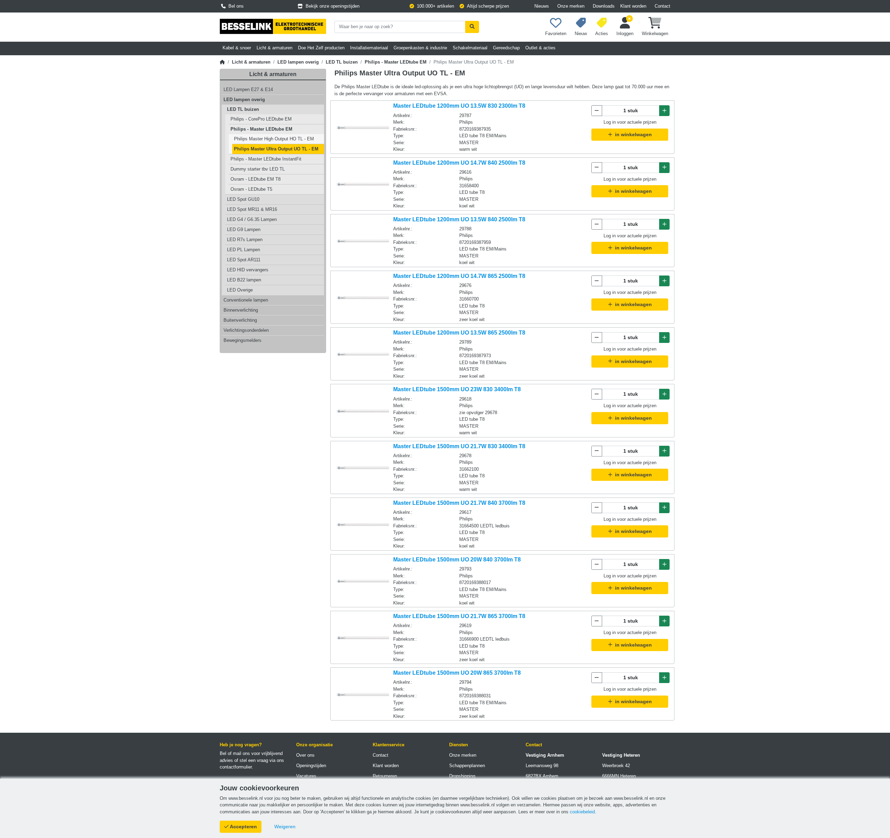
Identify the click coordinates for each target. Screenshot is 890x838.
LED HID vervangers (247, 269)
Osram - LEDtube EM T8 (255, 179)
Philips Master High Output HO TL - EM (274, 138)
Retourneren (385, 776)
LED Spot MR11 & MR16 (252, 209)
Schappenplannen (467, 765)
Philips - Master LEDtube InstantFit (265, 159)
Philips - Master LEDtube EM (396, 62)
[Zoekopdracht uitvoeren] (472, 27)
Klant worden (633, 6)
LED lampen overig (298, 62)
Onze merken (570, 6)
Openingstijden (311, 765)
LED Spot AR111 (243, 259)
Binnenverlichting (241, 310)
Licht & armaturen (251, 62)
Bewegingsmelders (242, 340)
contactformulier (236, 767)
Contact (662, 6)
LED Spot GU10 (243, 199)
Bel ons (235, 6)
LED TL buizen (342, 62)
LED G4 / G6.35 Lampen (252, 219)
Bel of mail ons (235, 753)
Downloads (604, 6)
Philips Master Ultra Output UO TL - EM (276, 148)
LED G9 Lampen (243, 229)
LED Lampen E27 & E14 (248, 89)
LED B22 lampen (244, 279)
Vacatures (306, 776)
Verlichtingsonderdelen (246, 330)
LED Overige (240, 290)
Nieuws (541, 6)
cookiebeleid (582, 811)
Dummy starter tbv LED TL (257, 169)
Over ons (305, 755)
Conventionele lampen (246, 300)
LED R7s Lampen (244, 239)
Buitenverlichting (240, 320)
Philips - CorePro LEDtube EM (261, 119)
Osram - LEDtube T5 (251, 189)
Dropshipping (462, 776)
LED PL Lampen (243, 249)
